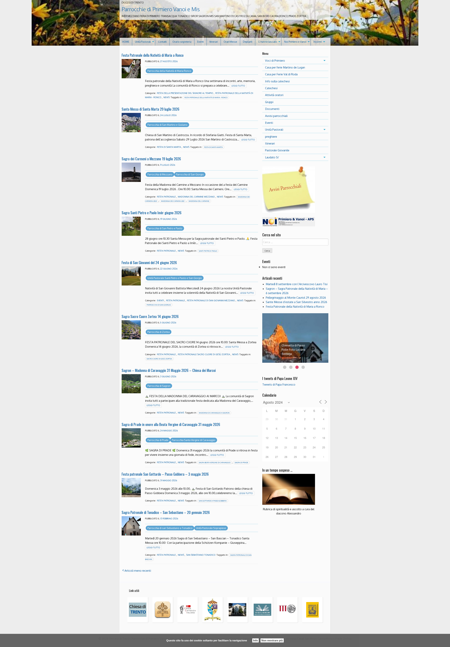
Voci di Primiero (275, 60)
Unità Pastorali (143, 41)
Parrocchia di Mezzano (159, 174)
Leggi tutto (238, 85)
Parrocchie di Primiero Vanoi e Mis (161, 9)
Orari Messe (230, 41)
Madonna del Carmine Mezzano (196, 196)
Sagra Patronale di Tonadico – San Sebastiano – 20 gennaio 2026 (166, 512)
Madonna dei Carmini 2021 (172, 201)
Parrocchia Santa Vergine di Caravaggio (193, 440)
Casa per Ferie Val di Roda (281, 74)
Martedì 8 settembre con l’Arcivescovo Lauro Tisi (296, 284)
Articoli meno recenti (137, 570)
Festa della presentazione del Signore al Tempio (185, 93)
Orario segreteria (181, 41)
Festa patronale (166, 196)
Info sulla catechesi (277, 81)
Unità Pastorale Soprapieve (211, 528)
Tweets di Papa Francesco (278, 384)
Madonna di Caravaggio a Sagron (214, 413)
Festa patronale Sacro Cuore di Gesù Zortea (204, 354)
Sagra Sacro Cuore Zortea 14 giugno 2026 (150, 316)
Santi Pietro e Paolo (208, 251)
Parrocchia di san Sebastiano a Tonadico (169, 528)
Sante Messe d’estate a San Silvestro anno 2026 (296, 302)
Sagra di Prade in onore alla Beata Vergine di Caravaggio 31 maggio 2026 (171, 424)
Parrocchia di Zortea (158, 331)
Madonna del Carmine (199, 201)
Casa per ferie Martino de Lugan (285, 67)
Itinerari (214, 41)
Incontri (318, 41)
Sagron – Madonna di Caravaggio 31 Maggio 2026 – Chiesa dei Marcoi (169, 370)
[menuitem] (126, 42)
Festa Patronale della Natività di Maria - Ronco (205, 97)
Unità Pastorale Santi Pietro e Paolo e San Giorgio (174, 278)
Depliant (247, 41)
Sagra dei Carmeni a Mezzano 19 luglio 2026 (151, 158)
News (166, 97)
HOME (125, 41)
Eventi (200, 41)
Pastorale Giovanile (277, 150)
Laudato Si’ (272, 157)
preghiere (271, 136)
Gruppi (269, 102)
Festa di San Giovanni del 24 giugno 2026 (149, 262)
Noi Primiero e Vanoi (295, 41)
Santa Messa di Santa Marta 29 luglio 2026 (150, 109)
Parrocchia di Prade (157, 440)
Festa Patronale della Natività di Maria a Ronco (153, 55)
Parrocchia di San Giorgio (190, 174)
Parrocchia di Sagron (158, 385)
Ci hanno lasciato (267, 41)
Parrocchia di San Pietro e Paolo (164, 228)
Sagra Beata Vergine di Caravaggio (214, 462)
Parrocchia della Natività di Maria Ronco (169, 70)
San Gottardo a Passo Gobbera (213, 501)
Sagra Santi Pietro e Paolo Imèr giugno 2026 (151, 212)
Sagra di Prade (241, 462)
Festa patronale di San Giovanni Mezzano (211, 300)
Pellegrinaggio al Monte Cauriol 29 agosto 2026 (296, 297)
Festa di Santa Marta (169, 147)
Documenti (272, 109)
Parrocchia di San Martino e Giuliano (167, 124)
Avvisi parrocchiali (276, 116)
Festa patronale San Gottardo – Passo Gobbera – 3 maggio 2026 (165, 474)
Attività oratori (274, 95)
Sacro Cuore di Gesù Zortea (159, 359)
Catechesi (271, 88)
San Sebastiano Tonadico (201, 555)
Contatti (162, 41)
